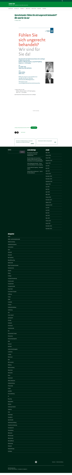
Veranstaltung (10, 430)
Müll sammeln (11, 362)
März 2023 (48, 218)
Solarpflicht (10, 417)
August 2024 (48, 184)
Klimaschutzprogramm (12, 338)
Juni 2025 (47, 165)
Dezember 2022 (49, 226)
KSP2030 (10, 346)
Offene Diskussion (11, 380)
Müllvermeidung (11, 367)
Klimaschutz (10, 336)
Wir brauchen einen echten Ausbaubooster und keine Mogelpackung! (32, 154)
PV (8, 396)
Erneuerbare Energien (12, 291)
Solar (9, 412)
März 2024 (48, 194)
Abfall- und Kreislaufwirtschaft (14, 239)
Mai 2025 (47, 168)
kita (8, 330)
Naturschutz (10, 370)
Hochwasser (10, 325)
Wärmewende (10, 438)
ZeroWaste (10, 451)
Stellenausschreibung (12, 422)
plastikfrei (10, 391)
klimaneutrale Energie (12, 333)
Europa (9, 296)
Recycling (10, 398)
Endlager (9, 275)
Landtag (9, 354)
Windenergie (10, 443)
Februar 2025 (48, 173)
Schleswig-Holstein (12, 406)
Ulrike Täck (12, 4)
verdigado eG (25, 469)
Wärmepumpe (10, 435)
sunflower (15, 469)
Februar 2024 (48, 197)
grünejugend (10, 317)
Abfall (9, 236)
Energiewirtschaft (11, 286)
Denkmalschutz (11, 268)
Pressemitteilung (11, 393)
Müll (9, 359)
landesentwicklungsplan (12, 349)
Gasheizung (10, 309)
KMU (9, 341)
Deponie (9, 270)
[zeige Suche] (62, 1)
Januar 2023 (48, 223)
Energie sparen (11, 281)
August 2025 (48, 163)
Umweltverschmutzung (12, 425)
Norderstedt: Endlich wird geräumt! (47, 141)
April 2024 (48, 191)
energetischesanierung (12, 278)
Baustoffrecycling (11, 260)
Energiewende (11, 283)
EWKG (9, 299)
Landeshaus (10, 351)
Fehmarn (9, 304)
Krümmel (10, 344)
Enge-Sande (10, 289)
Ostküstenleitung (11, 383)
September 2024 (49, 181)
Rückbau (9, 404)
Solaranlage (10, 414)
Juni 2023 (47, 210)
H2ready (9, 320)
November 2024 (49, 178)
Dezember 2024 (49, 176)
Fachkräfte (10, 302)
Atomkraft (10, 252)
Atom (9, 249)
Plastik (9, 388)
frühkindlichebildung (12, 307)
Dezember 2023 (49, 199)
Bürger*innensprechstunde (13, 265)
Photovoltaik (10, 385)
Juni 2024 (47, 186)
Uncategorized (11, 427)
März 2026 (48, 152)
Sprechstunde (23, 132)
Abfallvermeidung (11, 241)
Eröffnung (10, 294)
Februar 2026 (48, 155)
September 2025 (49, 160)
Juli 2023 (47, 207)
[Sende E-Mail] (18, 132)
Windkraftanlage (11, 448)
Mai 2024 (47, 189)
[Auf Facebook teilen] (16, 132)
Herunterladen (34, 127)
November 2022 (49, 228)
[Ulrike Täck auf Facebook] (36, 462)
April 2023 (48, 215)
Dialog (9, 273)
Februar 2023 (48, 220)
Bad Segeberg (10, 257)
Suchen (9, 149)
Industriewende (11, 328)
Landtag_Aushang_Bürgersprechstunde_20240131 (22, 127)
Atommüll (10, 254)
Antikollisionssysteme (12, 244)
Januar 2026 (48, 157)
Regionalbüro (10, 401)
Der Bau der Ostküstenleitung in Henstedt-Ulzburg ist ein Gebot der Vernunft (25, 142)
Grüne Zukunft (11, 315)
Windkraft (10, 446)
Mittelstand (10, 357)
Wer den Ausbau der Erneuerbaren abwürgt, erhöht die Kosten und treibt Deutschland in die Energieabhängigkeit (35, 159)
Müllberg (10, 364)
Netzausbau (10, 372)
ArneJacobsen (10, 247)
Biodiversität (10, 262)
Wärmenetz (10, 433)
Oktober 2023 (48, 202)
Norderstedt (10, 378)
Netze (9, 375)
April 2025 (48, 171)
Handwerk (10, 323)
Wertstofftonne (11, 440)
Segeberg (10, 409)
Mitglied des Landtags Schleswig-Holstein (18, 5)
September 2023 (49, 205)
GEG (9, 312)
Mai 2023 (47, 212)
